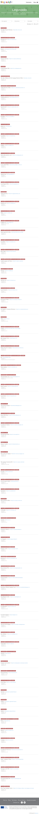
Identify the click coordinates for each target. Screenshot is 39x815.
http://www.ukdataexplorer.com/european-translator (19, 662)
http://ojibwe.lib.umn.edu (18, 29)
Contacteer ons (16, 802)
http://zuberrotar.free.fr (15, 481)
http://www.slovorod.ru (9, 739)
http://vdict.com (6, 318)
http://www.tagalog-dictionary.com (14, 193)
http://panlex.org (7, 720)
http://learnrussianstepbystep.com (17, 749)
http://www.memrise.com (9, 730)
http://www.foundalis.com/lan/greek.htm (18, 624)
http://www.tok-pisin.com (11, 280)
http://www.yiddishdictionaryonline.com (18, 87)
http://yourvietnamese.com (13, 289)
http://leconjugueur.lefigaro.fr (12, 539)
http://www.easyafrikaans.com (12, 634)
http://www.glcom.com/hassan (18, 261)
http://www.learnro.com (12, 606)
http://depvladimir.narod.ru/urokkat (17, 232)
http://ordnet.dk (8, 653)
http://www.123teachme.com (11, 510)
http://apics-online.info (27, 77)
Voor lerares (14, 800)
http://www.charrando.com (12, 39)
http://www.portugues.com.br (13, 548)
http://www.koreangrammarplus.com (16, 567)
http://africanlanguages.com (15, 376)
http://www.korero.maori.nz (11, 251)
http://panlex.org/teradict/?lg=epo (11, 691)
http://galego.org (8, 126)
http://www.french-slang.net (11, 682)
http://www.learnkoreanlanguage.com (17, 424)
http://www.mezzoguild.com (14, 434)
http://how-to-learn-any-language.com (18, 453)
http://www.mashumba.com (12, 366)
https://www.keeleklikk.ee (10, 116)
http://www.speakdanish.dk (11, 490)
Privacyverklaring (21, 800)
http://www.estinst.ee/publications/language (16, 577)
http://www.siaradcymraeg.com (13, 386)
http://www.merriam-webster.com (16, 500)
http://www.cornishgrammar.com (16, 68)
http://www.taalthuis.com (9, 145)
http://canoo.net (7, 519)
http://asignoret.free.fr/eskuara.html (10, 49)
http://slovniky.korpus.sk (13, 672)
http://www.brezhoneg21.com (12, 558)
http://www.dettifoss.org (8, 212)
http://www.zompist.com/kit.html (19, 461)
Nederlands (29, 2)
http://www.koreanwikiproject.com (15, 415)
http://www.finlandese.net (11, 203)
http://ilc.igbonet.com (13, 338)
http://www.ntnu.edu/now (15, 768)
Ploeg (9, 800)
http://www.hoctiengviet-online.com (16, 299)
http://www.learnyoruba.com (11, 395)
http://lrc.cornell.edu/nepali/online (18, 759)
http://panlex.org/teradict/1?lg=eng (10, 701)
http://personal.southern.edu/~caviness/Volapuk (12, 328)
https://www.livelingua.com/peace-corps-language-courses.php (24, 788)
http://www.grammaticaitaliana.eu (16, 529)
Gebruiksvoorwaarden (31, 800)
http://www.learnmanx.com (11, 241)
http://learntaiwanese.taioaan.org (18, 347)
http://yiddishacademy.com (14, 97)
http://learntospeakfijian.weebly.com (16, 164)
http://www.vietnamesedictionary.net (22, 309)
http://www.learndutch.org (11, 135)
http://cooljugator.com (13, 614)
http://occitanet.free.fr (9, 471)
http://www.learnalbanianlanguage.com (23, 587)
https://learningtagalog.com (14, 183)
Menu (35, 2)
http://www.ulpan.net (10, 643)
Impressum (36, 813)
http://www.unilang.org (9, 270)
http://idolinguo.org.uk (7, 357)
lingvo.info (6, 2)
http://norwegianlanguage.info (16, 778)
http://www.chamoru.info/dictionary (15, 58)
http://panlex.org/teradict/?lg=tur (10, 711)
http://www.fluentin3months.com (14, 444)
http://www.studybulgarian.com (16, 596)
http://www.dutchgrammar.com (18, 155)
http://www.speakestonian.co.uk (13, 106)
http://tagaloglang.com (10, 174)
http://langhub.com (10, 222)
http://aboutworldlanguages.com (16, 405)
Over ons (5, 800)
